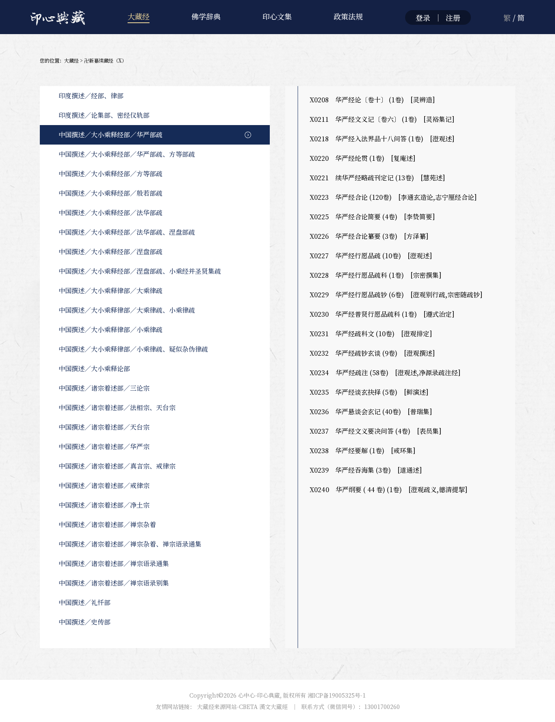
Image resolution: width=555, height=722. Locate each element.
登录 (423, 17)
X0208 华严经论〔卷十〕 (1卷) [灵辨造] (372, 99)
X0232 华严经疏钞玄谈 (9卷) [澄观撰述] (372, 353)
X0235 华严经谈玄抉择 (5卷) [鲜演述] (369, 392)
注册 (453, 17)
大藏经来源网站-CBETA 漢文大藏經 (242, 707)
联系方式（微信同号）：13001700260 (350, 707)
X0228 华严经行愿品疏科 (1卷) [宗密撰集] (375, 275)
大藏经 (139, 16)
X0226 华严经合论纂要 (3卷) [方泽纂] (369, 236)
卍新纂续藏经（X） (105, 60)
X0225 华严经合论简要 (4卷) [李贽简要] (372, 216)
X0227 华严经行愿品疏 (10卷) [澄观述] (371, 255)
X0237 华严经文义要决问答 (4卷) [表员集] (375, 431)
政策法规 (348, 16)
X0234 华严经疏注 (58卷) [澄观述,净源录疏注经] (385, 372)
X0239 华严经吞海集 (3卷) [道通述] (366, 470)
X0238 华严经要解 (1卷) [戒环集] (362, 450)
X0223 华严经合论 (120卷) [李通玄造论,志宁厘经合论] (393, 197)
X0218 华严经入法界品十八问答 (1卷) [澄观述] (382, 138)
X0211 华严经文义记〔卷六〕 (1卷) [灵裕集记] (382, 119)
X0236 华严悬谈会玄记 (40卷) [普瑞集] (371, 411)
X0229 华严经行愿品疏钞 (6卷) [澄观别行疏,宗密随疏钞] (396, 294)
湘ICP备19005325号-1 (337, 695)
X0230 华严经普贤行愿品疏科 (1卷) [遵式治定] (382, 314)
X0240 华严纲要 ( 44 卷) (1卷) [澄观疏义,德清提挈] (388, 489)
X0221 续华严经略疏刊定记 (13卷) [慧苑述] (377, 177)
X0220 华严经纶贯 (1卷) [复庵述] (362, 158)
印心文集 (277, 16)
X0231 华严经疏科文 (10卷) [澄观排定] (371, 333)
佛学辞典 (206, 16)
